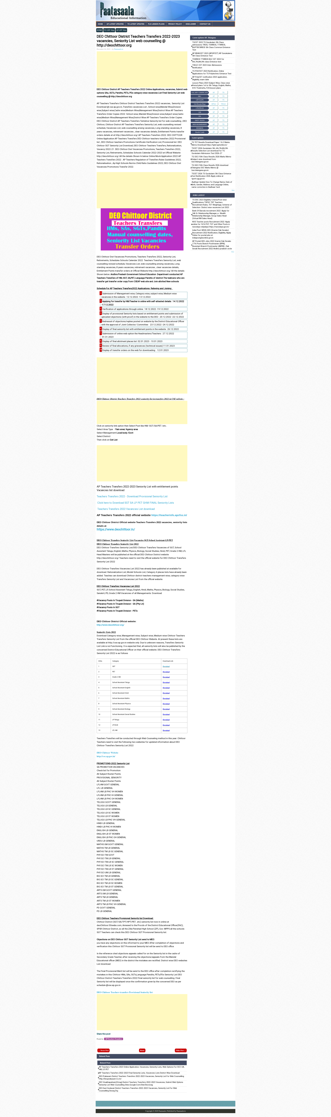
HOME (99, 30)
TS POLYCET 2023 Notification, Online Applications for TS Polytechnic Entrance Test (211, 72)
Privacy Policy (175, 24)
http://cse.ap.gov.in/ (106, 756)
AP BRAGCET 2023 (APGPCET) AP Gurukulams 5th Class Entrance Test (212, 54)
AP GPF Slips (121, 30)
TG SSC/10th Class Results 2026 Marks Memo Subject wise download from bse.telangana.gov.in (211, 159)
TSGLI (223, 104)
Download (166, 666)
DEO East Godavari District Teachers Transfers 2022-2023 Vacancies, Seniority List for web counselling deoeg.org (138, 1089)
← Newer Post (103, 1050)
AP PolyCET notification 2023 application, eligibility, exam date (209, 78)
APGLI (213, 104)
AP (214, 92)
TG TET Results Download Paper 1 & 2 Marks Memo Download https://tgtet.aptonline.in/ (211, 143)
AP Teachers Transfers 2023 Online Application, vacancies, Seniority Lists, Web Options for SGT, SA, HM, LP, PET (141, 1068)
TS (223, 92)
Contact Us (205, 24)
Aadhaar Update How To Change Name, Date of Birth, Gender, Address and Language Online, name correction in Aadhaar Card (212, 184)
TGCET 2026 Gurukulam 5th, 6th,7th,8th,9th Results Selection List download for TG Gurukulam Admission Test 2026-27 (210, 150)
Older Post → (181, 1050)
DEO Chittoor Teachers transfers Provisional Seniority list (125, 992)
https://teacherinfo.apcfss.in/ (169, 515)
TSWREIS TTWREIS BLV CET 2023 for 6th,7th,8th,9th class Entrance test (208, 60)
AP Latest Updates (115, 24)
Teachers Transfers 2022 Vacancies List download (126, 509)
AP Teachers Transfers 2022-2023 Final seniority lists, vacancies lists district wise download (139, 1073)
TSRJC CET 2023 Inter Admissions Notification (207, 66)
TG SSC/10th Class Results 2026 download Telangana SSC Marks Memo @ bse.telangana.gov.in (210, 167)
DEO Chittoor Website (107, 752)
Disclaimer (191, 24)
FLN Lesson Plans (156, 24)
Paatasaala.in (118, 49)
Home (100, 24)
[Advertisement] (142, 69)
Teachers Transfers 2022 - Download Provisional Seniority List (132, 496)
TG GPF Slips (109, 30)
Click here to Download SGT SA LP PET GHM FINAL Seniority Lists (135, 502)
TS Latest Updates (135, 24)
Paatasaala (162, 1111)
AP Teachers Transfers (113, 1039)
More (233, 190)
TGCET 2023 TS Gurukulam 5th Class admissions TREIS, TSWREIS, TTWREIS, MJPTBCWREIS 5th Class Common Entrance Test (211, 46)
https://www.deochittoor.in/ (116, 529)
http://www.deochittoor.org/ (110, 625)
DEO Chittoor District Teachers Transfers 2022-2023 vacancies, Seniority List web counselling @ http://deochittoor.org (138, 40)
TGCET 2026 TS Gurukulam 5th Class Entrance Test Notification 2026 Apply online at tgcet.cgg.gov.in (211, 176)
